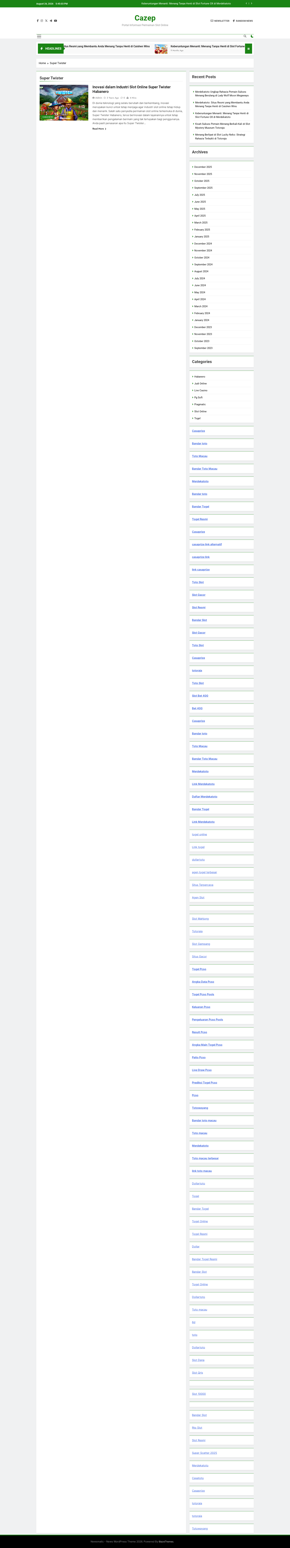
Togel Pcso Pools (203, 994)
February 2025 (202, 229)
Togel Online (200, 1221)
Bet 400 (197, 708)
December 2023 (203, 327)
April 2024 (200, 299)
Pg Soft (198, 397)
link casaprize (201, 569)
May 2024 (199, 292)
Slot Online (200, 411)
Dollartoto (198, 1183)
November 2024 (203, 250)
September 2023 (203, 348)
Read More (98, 128)
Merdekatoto (200, 481)
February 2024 (202, 313)
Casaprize (198, 430)
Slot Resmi (198, 607)
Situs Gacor (199, 956)
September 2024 (203, 264)
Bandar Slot (199, 620)
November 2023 (203, 334)
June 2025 (200, 201)
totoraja (197, 670)
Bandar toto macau (204, 1120)
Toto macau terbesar (205, 1158)
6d (193, 1322)
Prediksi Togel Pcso (204, 1082)
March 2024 (200, 306)
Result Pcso (199, 1032)
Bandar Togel (200, 506)
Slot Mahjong (200, 918)
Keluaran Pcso (201, 1007)
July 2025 (199, 194)
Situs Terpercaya (202, 884)
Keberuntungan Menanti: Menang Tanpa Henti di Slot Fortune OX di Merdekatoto (173, 46)
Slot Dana (198, 1360)
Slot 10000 (199, 1393)
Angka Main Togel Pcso (207, 1044)
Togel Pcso (199, 969)
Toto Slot (198, 582)
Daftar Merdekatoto (204, 796)
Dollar (196, 1246)
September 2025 (203, 187)
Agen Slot (198, 897)
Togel (197, 418)
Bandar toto (199, 443)
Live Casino (200, 390)
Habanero (47, 117)
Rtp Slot (197, 1427)
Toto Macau (199, 456)
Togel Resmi (200, 519)
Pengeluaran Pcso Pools (207, 1019)
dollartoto (198, 859)
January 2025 (201, 236)
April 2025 (200, 215)
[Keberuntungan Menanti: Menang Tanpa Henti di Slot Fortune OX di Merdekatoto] (115, 50)
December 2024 (203, 243)
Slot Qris (197, 1372)
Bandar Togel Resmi (204, 1259)
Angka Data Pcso (203, 981)
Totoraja (197, 931)
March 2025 (200, 222)
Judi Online (200, 383)
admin (98, 97)
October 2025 (201, 180)
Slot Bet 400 (200, 695)
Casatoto (198, 1478)
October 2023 (201, 341)
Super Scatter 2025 (204, 1453)
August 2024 (201, 271)
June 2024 (200, 285)
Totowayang (200, 1107)
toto (194, 1334)
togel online (199, 834)
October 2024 (201, 257)
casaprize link (201, 557)
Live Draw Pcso (202, 1070)
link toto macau (202, 1171)
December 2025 (203, 166)
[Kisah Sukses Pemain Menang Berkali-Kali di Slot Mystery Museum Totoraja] (233, 50)
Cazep (145, 17)
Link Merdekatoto (203, 784)
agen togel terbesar (204, 872)
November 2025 (203, 174)
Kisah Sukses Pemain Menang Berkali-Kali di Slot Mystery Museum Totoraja (188, 3)
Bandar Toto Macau (204, 468)
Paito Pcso (199, 1057)
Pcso (195, 1095)
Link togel (198, 847)
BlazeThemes (166, 1541)
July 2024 (199, 278)
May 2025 (199, 208)
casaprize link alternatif (207, 544)
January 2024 (201, 320)
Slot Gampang (201, 944)
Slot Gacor (198, 594)
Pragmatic (200, 404)
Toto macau (199, 1133)
